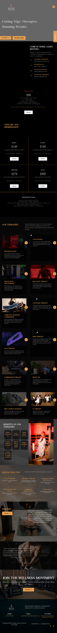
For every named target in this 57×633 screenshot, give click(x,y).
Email (28, 614)
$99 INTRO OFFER (19, 38)
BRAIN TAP (36, 377)
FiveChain (14, 624)
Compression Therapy (12, 377)
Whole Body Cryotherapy (9, 282)
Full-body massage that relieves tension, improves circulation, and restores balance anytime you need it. (14, 412)
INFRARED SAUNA (10, 251)
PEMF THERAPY (38, 336)
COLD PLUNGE (37, 239)
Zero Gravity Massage (13, 409)
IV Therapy (37, 409)
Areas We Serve (35, 623)
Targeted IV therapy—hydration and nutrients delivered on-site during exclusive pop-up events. (41, 412)
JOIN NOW (28, 112)
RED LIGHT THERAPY (40, 281)
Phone (9, 614)
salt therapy (9, 348)
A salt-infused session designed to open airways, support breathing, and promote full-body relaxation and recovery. (14, 352)
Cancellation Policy (45, 623)
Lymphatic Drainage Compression (12, 316)
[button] (54, 7)
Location (47, 614)
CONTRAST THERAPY (40, 303)
